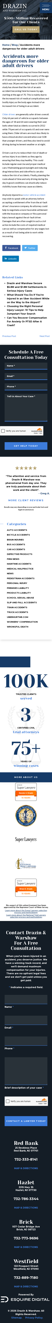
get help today (26, 446)
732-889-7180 (26, 1278)
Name (9, 1007)
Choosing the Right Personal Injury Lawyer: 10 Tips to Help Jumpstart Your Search (25, 310)
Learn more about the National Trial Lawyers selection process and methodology (26, 916)
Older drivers (8, 114)
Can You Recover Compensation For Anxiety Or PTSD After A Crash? (27, 321)
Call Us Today (26, 29)
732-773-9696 (26, 1238)
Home (6, 45)
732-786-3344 (26, 1199)
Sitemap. (16, 1317)
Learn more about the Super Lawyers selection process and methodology (26, 911)
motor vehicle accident (34, 194)
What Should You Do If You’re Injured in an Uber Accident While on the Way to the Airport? (28, 298)
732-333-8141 (26, 1159)
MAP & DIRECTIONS (26, 1168)
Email (9, 1027)
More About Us (26, 777)
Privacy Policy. (34, 1317)
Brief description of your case (24, 1087)
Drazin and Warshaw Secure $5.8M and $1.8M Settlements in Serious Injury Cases (27, 287)
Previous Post (9, 336)
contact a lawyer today (26, 1121)
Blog (15, 45)
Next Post (45, 336)
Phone (9, 1048)
